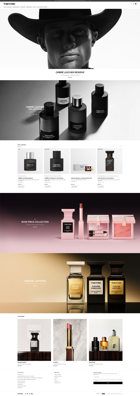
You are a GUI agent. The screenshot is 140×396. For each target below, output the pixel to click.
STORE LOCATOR (57, 382)
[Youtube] (32, 393)
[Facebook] (25, 393)
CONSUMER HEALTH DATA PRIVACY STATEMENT (26, 376)
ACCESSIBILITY (20, 387)
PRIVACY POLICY (20, 374)
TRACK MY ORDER (57, 374)
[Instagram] (27, 393)
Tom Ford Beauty (113, 393)
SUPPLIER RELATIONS (21, 382)
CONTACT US (56, 381)
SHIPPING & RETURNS (58, 376)
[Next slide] (121, 146)
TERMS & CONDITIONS (21, 381)
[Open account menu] (133, 4)
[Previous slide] (119, 146)
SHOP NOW (70, 77)
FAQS (55, 379)
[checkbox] (107, 380)
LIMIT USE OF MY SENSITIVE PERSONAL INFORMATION (27, 379)
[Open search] (131, 4)
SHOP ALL (19, 146)
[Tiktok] (29, 393)
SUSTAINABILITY (20, 384)
